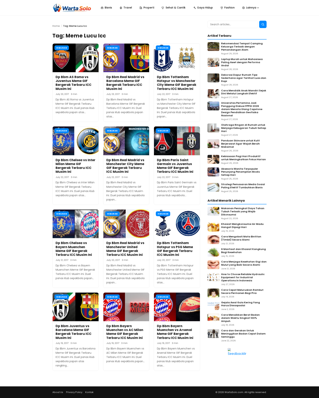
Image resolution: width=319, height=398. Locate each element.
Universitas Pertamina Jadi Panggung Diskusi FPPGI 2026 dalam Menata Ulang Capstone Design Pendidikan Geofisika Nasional (241, 109)
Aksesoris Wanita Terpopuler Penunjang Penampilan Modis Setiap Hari (240, 172)
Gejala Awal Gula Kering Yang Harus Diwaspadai (240, 304)
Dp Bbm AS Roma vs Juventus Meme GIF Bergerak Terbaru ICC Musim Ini (73, 83)
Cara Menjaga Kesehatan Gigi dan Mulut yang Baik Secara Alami (244, 263)
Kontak (89, 392)
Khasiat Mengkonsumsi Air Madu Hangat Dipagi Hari (242, 226)
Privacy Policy (74, 392)
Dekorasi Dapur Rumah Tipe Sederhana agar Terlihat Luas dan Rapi (243, 78)
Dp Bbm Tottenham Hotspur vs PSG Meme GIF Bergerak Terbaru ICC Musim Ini (175, 249)
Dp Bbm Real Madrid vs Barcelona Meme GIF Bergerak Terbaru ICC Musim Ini (125, 83)
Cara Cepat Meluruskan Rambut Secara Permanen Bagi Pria (242, 292)
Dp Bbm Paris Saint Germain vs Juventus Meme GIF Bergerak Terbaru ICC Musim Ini (175, 166)
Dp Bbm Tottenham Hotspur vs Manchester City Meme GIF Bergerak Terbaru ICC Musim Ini (176, 83)
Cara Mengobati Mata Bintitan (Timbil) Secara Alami (241, 238)
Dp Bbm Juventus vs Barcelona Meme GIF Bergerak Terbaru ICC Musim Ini (73, 332)
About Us (57, 392)
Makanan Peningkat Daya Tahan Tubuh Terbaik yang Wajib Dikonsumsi (242, 211)
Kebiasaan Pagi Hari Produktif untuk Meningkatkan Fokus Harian (243, 158)
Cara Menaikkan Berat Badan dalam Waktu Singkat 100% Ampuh (240, 318)
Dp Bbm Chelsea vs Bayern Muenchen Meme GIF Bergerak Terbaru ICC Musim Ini (74, 249)
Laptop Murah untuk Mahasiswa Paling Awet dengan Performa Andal (242, 62)
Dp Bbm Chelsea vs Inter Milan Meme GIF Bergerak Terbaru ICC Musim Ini (75, 166)
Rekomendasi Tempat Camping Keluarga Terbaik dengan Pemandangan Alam (242, 47)
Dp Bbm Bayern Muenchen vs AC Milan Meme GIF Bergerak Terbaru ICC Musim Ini (124, 332)
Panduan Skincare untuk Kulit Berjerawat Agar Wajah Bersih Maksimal (240, 144)
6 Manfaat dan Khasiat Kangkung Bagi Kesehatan (243, 251)
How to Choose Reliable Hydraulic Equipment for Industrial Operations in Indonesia (243, 277)
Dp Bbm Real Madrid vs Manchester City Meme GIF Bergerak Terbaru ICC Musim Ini (125, 166)
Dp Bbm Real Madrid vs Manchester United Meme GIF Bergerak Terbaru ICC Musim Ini (125, 249)
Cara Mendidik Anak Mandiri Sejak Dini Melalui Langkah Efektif (243, 92)
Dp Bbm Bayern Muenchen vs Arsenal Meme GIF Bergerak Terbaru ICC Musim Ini (175, 332)
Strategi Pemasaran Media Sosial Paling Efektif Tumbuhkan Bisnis (243, 186)
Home (56, 26)
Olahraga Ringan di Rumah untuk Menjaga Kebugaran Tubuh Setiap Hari (243, 128)
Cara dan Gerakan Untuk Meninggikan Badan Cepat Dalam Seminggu (243, 334)
